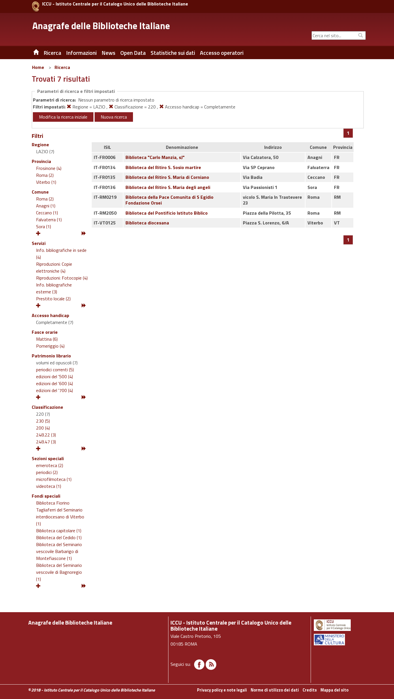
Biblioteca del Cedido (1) (59, 537)
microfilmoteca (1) (54, 479)
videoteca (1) (48, 486)
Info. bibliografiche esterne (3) (54, 288)
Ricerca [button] (52, 52)
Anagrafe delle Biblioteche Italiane (101, 26)
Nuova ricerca (114, 116)
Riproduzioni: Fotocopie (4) (62, 277)
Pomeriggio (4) (50, 345)
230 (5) (43, 420)
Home (38, 67)
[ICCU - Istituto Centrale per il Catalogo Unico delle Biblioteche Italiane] (35, 6)
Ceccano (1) (47, 212)
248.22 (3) (46, 434)
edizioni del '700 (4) (54, 390)
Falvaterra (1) (49, 219)
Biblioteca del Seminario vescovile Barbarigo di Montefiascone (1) (59, 551)
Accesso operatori (221, 52)
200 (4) (43, 427)
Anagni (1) (45, 205)
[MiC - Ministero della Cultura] (339, 639)
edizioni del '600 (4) (54, 383)
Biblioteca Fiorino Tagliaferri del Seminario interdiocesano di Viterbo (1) (60, 513)
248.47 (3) (46, 441)
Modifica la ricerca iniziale (63, 116)
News (108, 52)
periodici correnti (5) (55, 369)
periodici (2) (47, 472)
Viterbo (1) (46, 182)
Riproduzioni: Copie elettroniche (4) (54, 267)
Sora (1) (43, 226)
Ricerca (62, 67)
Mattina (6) (47, 339)
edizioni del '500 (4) (54, 376)
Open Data (133, 52)
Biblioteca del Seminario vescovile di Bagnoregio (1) (59, 572)
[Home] (31, 53)
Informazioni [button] (81, 52)
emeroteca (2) (49, 465)
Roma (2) (45, 175)
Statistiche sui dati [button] (173, 52)
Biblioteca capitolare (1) (58, 530)
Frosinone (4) (48, 168)
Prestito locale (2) (53, 298)
